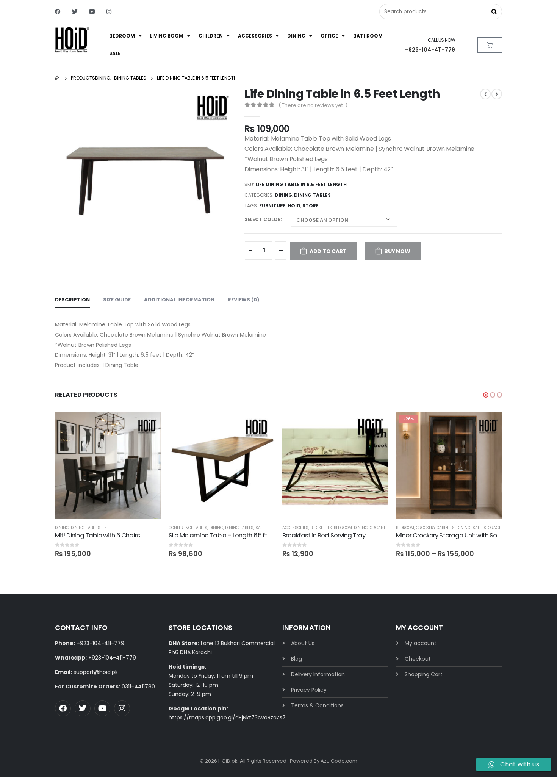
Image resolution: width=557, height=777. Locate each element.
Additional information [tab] (179, 299)
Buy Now (397, 251)
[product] (108, 465)
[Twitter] (75, 11)
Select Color (262, 219)
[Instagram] (109, 11)
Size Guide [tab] (117, 299)
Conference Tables (188, 528)
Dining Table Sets (89, 528)
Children (211, 36)
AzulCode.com (339, 760)
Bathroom (368, 36)
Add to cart (328, 251)
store (310, 205)
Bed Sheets (321, 528)
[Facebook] (58, 11)
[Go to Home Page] (57, 78)
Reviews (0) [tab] (243, 299)
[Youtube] (92, 11)
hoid (294, 205)
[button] (485, 394)
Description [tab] (72, 299)
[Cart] (489, 45)
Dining (296, 36)
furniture (272, 205)
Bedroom (122, 36)
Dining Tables (312, 195)
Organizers (382, 528)
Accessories (255, 36)
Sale (114, 53)
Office (329, 36)
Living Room (166, 36)
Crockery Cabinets (435, 528)
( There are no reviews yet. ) (312, 105)
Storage (492, 528)
